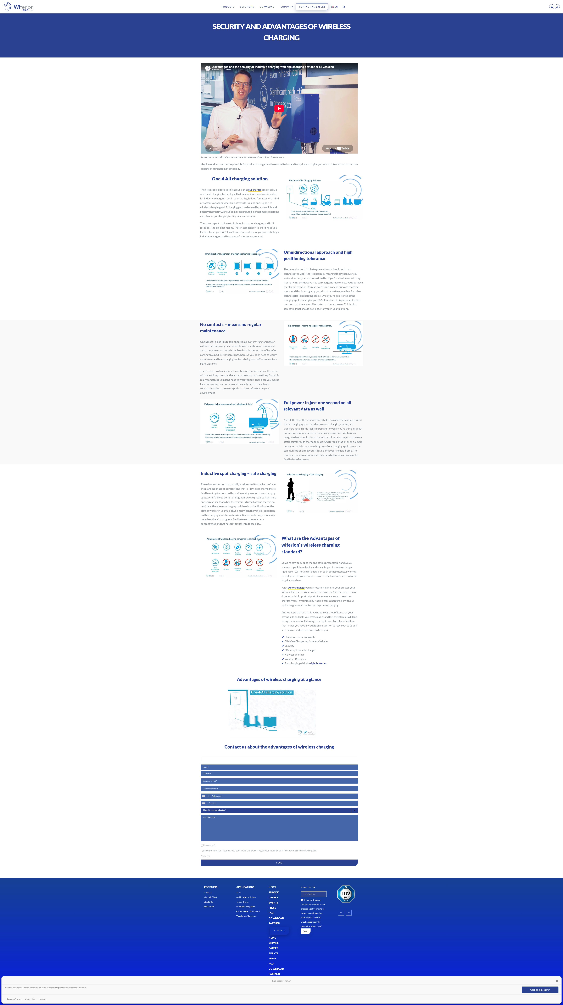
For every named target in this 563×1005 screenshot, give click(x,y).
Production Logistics (245, 906)
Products (227, 7)
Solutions (247, 7)
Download (267, 7)
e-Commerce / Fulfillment (248, 911)
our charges (254, 189)
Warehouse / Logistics (246, 916)
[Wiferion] (14, 6)
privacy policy (30, 999)
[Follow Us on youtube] (349, 913)
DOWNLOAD (276, 918)
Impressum (42, 999)
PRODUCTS (210, 887)
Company (286, 7)
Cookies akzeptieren (540, 990)
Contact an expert (312, 7)
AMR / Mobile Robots (246, 897)
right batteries (318, 663)
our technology (296, 587)
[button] (557, 980)
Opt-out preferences (14, 999)
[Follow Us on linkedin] (341, 913)
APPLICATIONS (245, 887)
